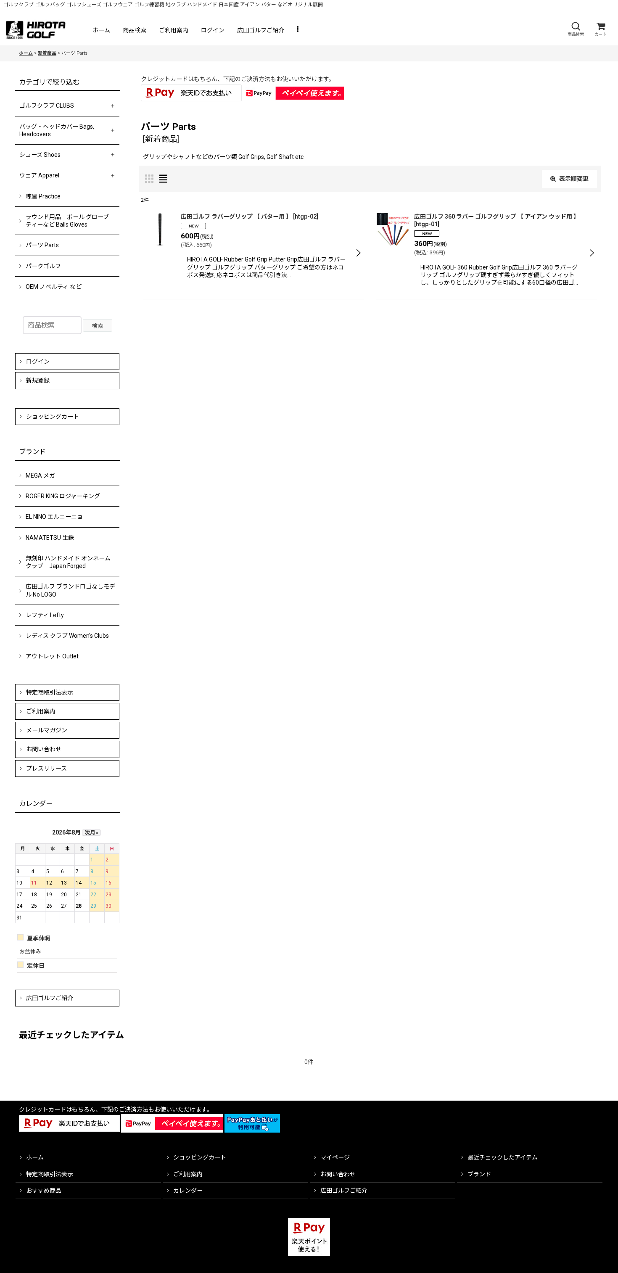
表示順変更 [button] (574, 178)
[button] (575, 29)
